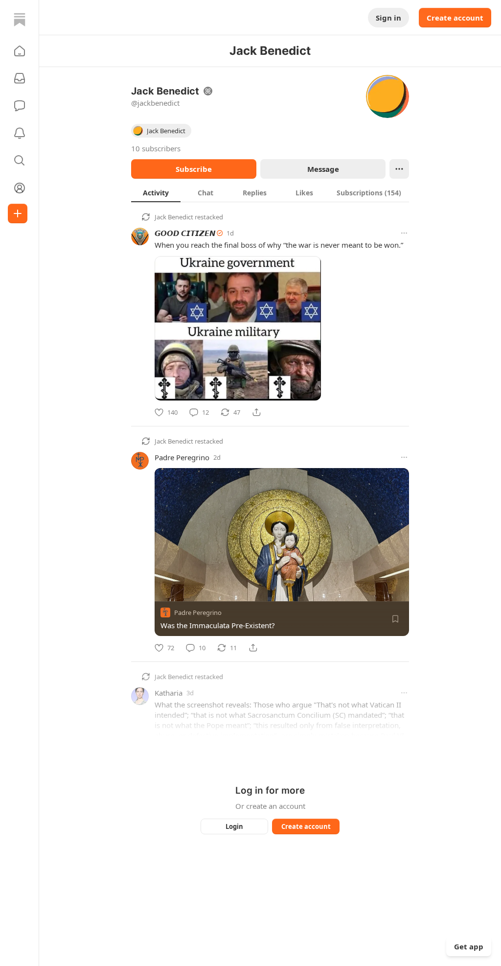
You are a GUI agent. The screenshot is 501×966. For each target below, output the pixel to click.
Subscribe (194, 169)
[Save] (395, 619)
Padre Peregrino (182, 457)
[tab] (156, 192)
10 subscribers (156, 148)
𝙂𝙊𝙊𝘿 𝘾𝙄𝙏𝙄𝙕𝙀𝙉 (185, 233)
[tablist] (270, 192)
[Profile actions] (399, 169)
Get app (468, 946)
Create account (455, 18)
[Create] (17, 213)
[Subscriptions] (19, 78)
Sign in (388, 18)
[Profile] (19, 188)
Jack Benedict (174, 216)
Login (234, 826)
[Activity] (19, 133)
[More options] (404, 233)
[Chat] (19, 106)
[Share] (256, 412)
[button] (19, 51)
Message (323, 169)
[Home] (19, 19)
